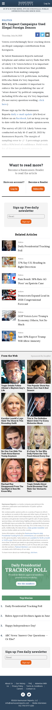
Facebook (20, 118)
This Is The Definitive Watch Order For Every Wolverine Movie (38, 420)
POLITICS (7, 20)
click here (34, 552)
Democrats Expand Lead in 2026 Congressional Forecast (33, 299)
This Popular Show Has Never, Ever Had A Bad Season (38, 388)
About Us (9, 683)
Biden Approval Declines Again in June (27, 615)
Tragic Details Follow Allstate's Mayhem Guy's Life (13, 388)
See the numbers (26, 583)
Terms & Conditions (34, 686)
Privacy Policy (17, 686)
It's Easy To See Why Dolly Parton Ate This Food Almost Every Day (38, 453)
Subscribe (38, 188)
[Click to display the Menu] (3, 3)
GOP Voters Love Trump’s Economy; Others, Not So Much (33, 320)
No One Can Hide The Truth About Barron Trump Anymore (11, 453)
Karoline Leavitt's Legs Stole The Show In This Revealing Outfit (12, 420)
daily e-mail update (21, 114)
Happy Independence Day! (20, 625)
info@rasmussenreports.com (17, 703)
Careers (20, 688)
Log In (47, 4)
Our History (20, 683)
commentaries (28, 536)
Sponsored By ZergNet (41, 356)
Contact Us (30, 688)
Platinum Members (21, 547)
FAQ (30, 683)
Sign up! (26, 221)
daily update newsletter (36, 528)
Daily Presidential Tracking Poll (23, 606)
